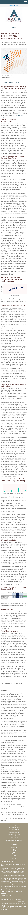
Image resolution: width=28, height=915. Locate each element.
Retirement (14, 846)
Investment (14, 847)
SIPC (23, 901)
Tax (14, 852)
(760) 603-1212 (14, 27)
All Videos (14, 858)
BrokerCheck (8, 865)
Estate (14, 849)
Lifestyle (14, 855)
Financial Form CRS (8, 861)
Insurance (14, 850)
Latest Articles (14, 857)
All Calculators (14, 860)
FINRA (19, 901)
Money (14, 853)
